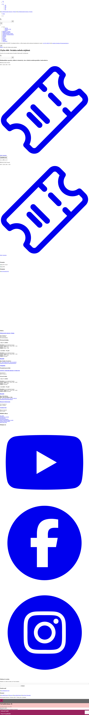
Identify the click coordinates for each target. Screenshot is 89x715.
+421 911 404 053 (46, 43)
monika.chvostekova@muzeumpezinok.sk (60, 43)
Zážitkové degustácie (6, 32)
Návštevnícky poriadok (4, 416)
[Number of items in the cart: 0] (2, 16)
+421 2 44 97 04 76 (5, 398)
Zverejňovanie (3, 418)
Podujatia (4, 35)
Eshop (3, 13)
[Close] (1, 700)
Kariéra (6, 30)
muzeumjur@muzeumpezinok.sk (6, 399)
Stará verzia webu (3, 422)
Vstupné (4, 40)
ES (5, 9)
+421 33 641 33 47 (5, 362)
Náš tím (6, 28)
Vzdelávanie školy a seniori (7, 33)
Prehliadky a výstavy (6, 31)
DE (5, 7)
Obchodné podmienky (4, 419)
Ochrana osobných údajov (5, 421)
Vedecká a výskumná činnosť (8, 34)
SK (3, 4)
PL (5, 8)
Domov (1, 47)
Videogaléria (4, 41)
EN (5, 6)
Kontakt (2, 358)
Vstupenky (2, 365)
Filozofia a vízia (8, 29)
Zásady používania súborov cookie (6, 420)
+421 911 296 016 (13, 398)
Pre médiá (4, 38)
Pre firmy (4, 36)
